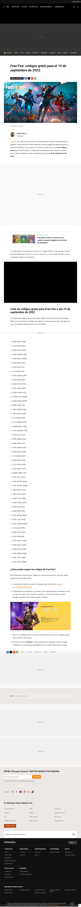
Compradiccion (9, 877)
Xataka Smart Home (10, 860)
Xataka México (9, 890)
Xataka (6, 852)
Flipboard (32, 78)
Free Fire (13, 141)
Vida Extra (22, 855)
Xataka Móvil (8, 855)
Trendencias (8, 871)
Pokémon (9, 52)
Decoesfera (8, 874)
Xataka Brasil (8, 892)
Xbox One (58, 817)
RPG (7, 7)
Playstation (44, 52)
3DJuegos (22, 852)
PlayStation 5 (34, 821)
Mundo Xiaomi (9, 863)
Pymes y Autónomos (25, 874)
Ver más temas (10, 826)
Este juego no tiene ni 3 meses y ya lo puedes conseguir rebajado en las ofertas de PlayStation (52, 240)
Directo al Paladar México (55, 890)
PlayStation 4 (59, 821)
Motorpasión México (70, 890)
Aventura (15, 7)
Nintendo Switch (10, 821)
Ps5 (22, 52)
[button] (22, 133)
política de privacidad (28, 781)
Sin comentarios (18, 78)
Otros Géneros (9, 809)
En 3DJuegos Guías (42, 235)
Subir (71, 842)
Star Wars (35, 52)
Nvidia (65, 52)
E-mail (35, 78)
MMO (31, 813)
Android (53, 652)
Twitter (77, 7)
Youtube (20, 791)
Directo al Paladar (55, 852)
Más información (53, 905)
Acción (24, 7)
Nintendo (52, 52)
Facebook (74, 7)
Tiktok (32, 791)
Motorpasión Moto (70, 855)
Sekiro (16, 52)
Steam (28, 52)
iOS (46, 652)
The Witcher (73, 52)
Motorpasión (68, 852)
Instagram (24, 791)
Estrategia (33, 7)
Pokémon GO (59, 7)
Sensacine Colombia (40, 892)
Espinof (37, 855)
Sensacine (38, 852)
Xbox (59, 52)
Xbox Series (34, 817)
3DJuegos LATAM (25, 890)
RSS (28, 791)
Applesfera (8, 858)
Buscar (73, 834)
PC (5, 817)
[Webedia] (76, 1)
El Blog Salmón (24, 871)
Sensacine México (40, 890)
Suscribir (36, 777)
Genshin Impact (46, 7)
